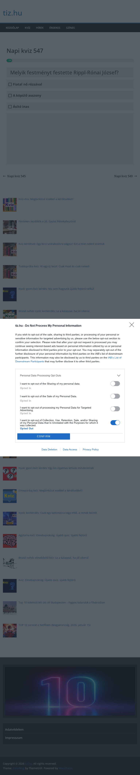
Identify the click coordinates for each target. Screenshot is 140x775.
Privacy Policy (91, 449)
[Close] (132, 325)
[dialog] (70, 387)
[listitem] (70, 375)
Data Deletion (49, 449)
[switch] (115, 383)
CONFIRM (43, 436)
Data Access (70, 449)
